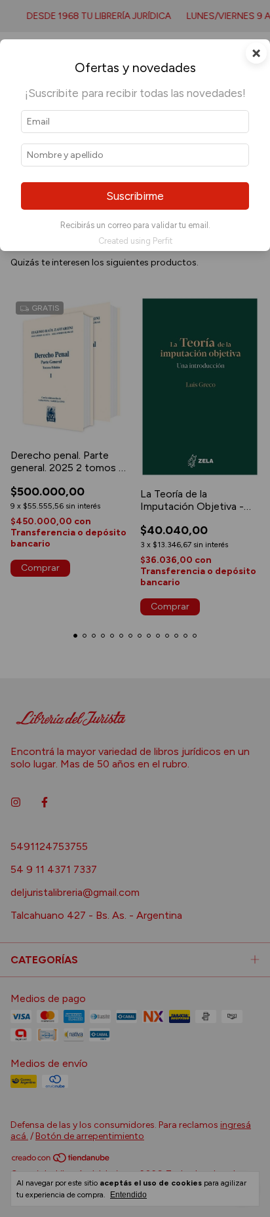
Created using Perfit (135, 241)
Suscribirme (135, 196)
